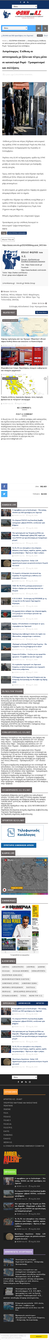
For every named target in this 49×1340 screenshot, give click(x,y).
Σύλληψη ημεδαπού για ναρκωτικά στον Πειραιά (21, 750)
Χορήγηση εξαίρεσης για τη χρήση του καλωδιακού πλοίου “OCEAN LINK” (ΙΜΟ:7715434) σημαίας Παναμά (23, 796)
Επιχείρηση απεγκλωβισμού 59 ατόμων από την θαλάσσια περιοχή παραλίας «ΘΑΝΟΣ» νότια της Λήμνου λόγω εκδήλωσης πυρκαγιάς (24, 717)
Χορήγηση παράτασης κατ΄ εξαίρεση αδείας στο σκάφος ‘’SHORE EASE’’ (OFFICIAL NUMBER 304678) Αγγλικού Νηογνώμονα (23, 801)
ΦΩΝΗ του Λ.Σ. (36, 996)
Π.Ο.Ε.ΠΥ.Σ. (8, 1127)
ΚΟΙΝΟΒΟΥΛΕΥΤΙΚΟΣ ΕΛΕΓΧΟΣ (15, 979)
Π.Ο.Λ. (6, 1113)
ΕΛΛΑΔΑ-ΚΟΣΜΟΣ (21, 971)
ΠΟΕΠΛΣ (7, 1109)
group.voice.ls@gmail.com (17, 275)
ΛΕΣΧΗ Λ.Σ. (8, 1142)
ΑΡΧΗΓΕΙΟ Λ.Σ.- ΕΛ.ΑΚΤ (13, 1099)
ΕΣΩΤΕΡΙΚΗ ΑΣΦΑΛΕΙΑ (17, 41)
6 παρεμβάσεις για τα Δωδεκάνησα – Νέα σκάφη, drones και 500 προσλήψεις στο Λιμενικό (30, 1180)
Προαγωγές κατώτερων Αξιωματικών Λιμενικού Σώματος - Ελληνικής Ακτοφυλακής (30, 1317)
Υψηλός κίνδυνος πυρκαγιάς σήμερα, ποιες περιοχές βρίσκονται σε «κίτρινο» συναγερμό (22, 398)
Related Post (9, 313)
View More (43, 312)
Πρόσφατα (8, 1003)
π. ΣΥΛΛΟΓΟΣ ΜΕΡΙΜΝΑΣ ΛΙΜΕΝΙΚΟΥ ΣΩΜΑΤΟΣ (24, 1146)
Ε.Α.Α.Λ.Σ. (7, 1138)
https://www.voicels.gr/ (34, 265)
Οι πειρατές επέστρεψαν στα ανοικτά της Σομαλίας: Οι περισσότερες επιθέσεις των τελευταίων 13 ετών (26, 575)
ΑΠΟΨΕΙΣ (31, 967)
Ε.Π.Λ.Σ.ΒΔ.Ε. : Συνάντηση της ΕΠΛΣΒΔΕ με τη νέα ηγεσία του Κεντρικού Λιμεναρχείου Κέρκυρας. (29, 601)
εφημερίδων (25, 955)
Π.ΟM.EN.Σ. (8, 1135)
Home (4, 41)
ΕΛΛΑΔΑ (6, 971)
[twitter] (24, 2)
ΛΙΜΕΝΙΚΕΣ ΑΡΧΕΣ (10, 983)
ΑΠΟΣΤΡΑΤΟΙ (17, 967)
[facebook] (20, 2)
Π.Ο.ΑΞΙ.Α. (8, 1124)
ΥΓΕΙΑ (23, 996)
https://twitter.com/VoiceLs (18, 273)
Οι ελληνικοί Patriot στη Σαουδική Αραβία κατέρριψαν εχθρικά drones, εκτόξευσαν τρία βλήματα (28, 522)
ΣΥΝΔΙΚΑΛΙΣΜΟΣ (10, 996)
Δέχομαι (39, 1336)
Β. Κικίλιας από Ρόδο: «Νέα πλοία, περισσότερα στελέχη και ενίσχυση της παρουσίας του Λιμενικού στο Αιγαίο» (24, 697)
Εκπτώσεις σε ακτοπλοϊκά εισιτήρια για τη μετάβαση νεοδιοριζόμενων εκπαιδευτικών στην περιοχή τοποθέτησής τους (22, 703)
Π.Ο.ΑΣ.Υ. (7, 1120)
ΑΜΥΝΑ (25, 35)
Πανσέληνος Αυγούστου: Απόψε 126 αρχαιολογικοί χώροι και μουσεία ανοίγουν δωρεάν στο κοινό (30, 563)
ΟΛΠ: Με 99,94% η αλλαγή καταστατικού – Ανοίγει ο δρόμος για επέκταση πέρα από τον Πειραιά (27, 588)
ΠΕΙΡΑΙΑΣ (6, 992)
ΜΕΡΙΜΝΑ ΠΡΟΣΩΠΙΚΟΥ (12, 987)
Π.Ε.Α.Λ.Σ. (7, 1116)
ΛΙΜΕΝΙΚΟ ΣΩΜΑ (29, 983)
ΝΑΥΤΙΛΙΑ (30, 987)
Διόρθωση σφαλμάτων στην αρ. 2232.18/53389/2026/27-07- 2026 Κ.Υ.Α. (24, 806)
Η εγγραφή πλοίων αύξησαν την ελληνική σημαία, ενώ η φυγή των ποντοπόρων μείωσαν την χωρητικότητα (29, 613)
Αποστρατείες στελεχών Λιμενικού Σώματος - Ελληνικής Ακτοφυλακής (29, 1262)
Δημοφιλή (24, 1003)
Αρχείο (40, 1003)
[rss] (28, 2)
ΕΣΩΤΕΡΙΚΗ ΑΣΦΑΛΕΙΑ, (24, 74)
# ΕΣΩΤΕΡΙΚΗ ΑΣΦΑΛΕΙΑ (17, 233)
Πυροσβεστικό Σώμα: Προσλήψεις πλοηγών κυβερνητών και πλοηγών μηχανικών (24, 369)
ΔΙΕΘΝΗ (41, 967)
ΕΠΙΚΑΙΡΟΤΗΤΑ (38, 971)
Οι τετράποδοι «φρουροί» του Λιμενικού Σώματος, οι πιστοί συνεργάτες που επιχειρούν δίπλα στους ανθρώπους (28, 667)
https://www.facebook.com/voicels (33, 270)
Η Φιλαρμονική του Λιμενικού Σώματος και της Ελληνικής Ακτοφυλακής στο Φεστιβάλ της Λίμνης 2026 (29, 679)
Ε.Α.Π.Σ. (7, 1131)
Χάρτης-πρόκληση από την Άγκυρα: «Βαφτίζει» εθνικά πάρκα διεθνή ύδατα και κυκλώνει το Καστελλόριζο (23, 340)
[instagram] (29, 1082)
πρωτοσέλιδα (16, 955)
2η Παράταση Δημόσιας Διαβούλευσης (17, 814)
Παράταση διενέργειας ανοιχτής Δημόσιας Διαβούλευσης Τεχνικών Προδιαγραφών (24, 811)
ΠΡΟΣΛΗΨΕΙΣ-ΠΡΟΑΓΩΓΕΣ (25, 992)
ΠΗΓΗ (4, 229)
